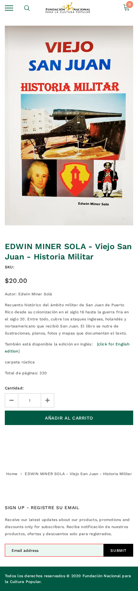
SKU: (9, 267)
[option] (69, 125)
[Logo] (68, 8)
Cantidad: (14, 388)
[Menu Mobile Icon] (9, 8)
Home (11, 474)
